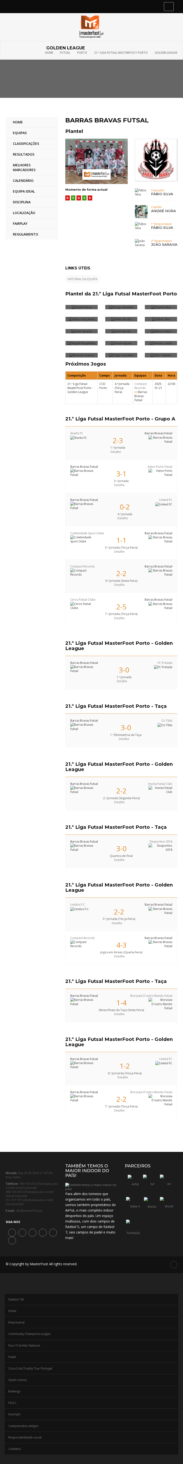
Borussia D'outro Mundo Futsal (151, 996)
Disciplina (21, 202)
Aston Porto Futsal (159, 467)
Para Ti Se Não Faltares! (24, 1345)
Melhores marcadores (24, 167)
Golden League (166, 53)
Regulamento (25, 234)
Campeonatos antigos (23, 1426)
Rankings (14, 1391)
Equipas (20, 133)
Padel (12, 1357)
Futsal (65, 53)
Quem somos (17, 1380)
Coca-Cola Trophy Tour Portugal (30, 1368)
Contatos (14, 1449)
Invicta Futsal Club (160, 784)
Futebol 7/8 (16, 1299)
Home (49, 53)
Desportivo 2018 (161, 842)
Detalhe (116, 452)
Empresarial (16, 1322)
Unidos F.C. (78, 905)
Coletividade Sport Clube (87, 533)
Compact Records (140, 386)
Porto (82, 53)
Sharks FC (76, 433)
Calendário (23, 180)
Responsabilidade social (24, 1437)
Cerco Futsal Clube (83, 600)
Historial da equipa (82, 279)
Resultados (23, 154)
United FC (165, 500)
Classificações (26, 143)
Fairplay (20, 223)
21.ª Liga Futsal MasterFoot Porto (121, 53)
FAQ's (12, 1403)
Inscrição (14, 1414)
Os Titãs (166, 721)
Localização (24, 212)
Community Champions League (29, 1334)
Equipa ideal (24, 191)
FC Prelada (165, 663)
